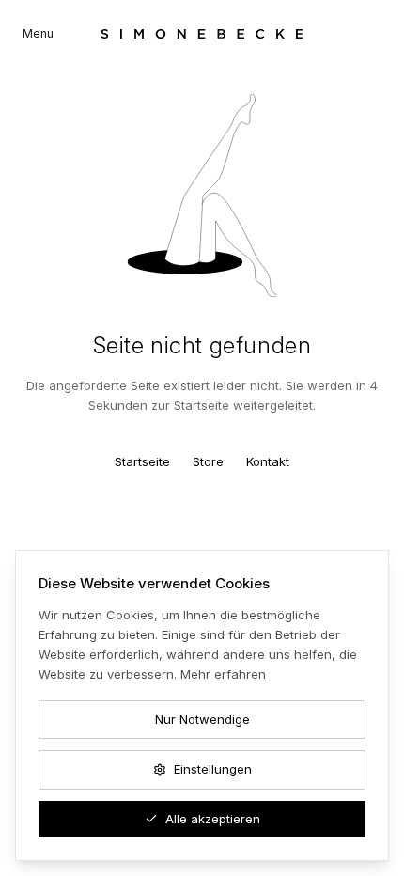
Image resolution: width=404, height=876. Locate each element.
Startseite (142, 461)
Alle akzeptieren (212, 818)
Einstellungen (213, 768)
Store (208, 461)
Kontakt (267, 461)
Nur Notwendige (202, 719)
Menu (38, 33)
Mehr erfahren (223, 673)
